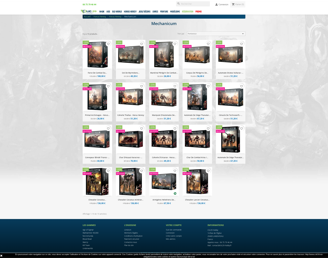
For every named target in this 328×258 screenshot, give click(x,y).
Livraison (127, 230)
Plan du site (129, 245)
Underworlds (88, 248)
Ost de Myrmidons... (131, 73)
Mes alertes (170, 239)
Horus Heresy (130, 11)
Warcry (85, 242)
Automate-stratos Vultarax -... (230, 73)
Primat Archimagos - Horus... (97, 115)
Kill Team (86, 245)
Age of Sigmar (88, 230)
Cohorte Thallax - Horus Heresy (130, 115)
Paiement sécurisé (131, 239)
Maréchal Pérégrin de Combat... (164, 73)
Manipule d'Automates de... (164, 115)
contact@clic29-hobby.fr (221, 245)
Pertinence (216, 33)
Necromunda (88, 236)
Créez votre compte (174, 236)
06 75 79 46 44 (226, 242)
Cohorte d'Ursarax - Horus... (164, 157)
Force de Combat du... (97, 73)
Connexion (170, 233)
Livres (155, 11)
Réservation (187, 11)
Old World (117, 11)
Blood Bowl (87, 239)
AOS (108, 11)
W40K (101, 11)
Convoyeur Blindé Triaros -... (97, 157)
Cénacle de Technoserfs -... (230, 115)
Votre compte (174, 225)
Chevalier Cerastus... (97, 200)
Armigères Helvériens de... (164, 200)
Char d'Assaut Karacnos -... (130, 157)
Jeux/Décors (144, 11)
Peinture (164, 11)
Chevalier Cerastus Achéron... (130, 200)
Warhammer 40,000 (90, 233)
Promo (198, 11)
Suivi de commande (174, 230)
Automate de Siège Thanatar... (197, 115)
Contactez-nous (130, 242)
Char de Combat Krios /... (197, 157)
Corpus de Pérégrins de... (197, 73)
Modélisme (175, 11)
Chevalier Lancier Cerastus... (197, 200)
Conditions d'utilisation (133, 236)
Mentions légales (131, 233)
